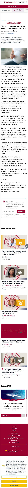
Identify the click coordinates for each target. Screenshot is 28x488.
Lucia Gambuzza (8, 257)
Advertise (14, 428)
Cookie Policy (12, 474)
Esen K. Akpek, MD (16, 375)
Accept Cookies (14, 485)
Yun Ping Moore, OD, (9, 285)
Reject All (14, 481)
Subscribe (20, 211)
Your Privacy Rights (14, 442)
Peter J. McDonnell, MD (9, 315)
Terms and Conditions (14, 435)
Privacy (14, 430)
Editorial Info (14, 432)
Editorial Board (14, 434)
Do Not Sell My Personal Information (14, 439)
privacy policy (7, 215)
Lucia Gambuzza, (8, 375)
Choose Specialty (12, 6)
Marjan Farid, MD (8, 344)
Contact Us (14, 437)
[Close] (26, 458)
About (14, 427)
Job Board (14, 440)
